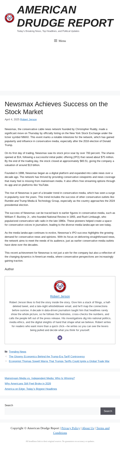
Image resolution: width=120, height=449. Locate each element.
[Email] (60, 337)
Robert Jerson (28, 119)
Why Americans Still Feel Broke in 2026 (28, 383)
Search (9, 405)
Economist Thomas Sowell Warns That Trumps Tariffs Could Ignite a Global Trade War (59, 361)
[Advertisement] (60, 69)
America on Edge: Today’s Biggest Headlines (31, 388)
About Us (88, 428)
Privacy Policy (70, 428)
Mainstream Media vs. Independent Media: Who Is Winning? (40, 378)
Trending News (17, 351)
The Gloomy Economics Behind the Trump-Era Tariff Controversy (47, 356)
